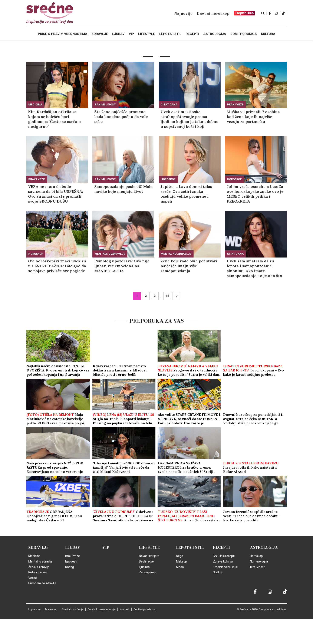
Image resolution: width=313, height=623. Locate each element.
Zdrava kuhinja (223, 561)
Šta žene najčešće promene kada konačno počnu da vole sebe (121, 116)
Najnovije (183, 13)
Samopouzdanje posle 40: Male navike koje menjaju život (123, 189)
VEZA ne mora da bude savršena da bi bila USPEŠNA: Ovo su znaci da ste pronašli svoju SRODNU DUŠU (55, 194)
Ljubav (72, 547)
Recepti (221, 547)
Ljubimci (144, 567)
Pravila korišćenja (72, 609)
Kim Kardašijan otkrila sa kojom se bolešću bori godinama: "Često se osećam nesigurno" (54, 119)
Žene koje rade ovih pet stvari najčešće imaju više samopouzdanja (189, 266)
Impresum (34, 609)
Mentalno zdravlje (110, 254)
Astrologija (264, 547)
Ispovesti (71, 561)
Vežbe (32, 578)
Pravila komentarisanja (101, 609)
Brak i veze (235, 104)
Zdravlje (38, 547)
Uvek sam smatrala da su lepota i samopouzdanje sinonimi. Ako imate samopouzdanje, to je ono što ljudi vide (254, 268)
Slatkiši (218, 572)
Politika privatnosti (145, 609)
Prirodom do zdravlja (42, 583)
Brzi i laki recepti (224, 556)
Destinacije (146, 561)
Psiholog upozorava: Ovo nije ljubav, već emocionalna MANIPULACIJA (121, 266)
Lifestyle (149, 547)
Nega (179, 556)
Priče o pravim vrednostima (62, 34)
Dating (69, 567)
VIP (105, 547)
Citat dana (169, 104)
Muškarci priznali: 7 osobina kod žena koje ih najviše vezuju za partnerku (253, 116)
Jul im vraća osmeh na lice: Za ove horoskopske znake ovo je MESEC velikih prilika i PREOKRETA (255, 194)
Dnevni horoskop (213, 13)
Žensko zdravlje (38, 567)
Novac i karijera (149, 556)
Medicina (35, 104)
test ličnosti (257, 567)
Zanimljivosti (105, 104)
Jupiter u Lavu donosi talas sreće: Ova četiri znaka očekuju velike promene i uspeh (186, 194)
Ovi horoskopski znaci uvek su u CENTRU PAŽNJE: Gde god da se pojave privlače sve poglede (57, 266)
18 (167, 296)
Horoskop (168, 179)
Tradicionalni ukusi (225, 567)
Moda (180, 567)
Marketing (51, 609)
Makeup (181, 561)
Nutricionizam (37, 572)
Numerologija (259, 561)
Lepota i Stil (190, 547)
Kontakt (124, 609)
